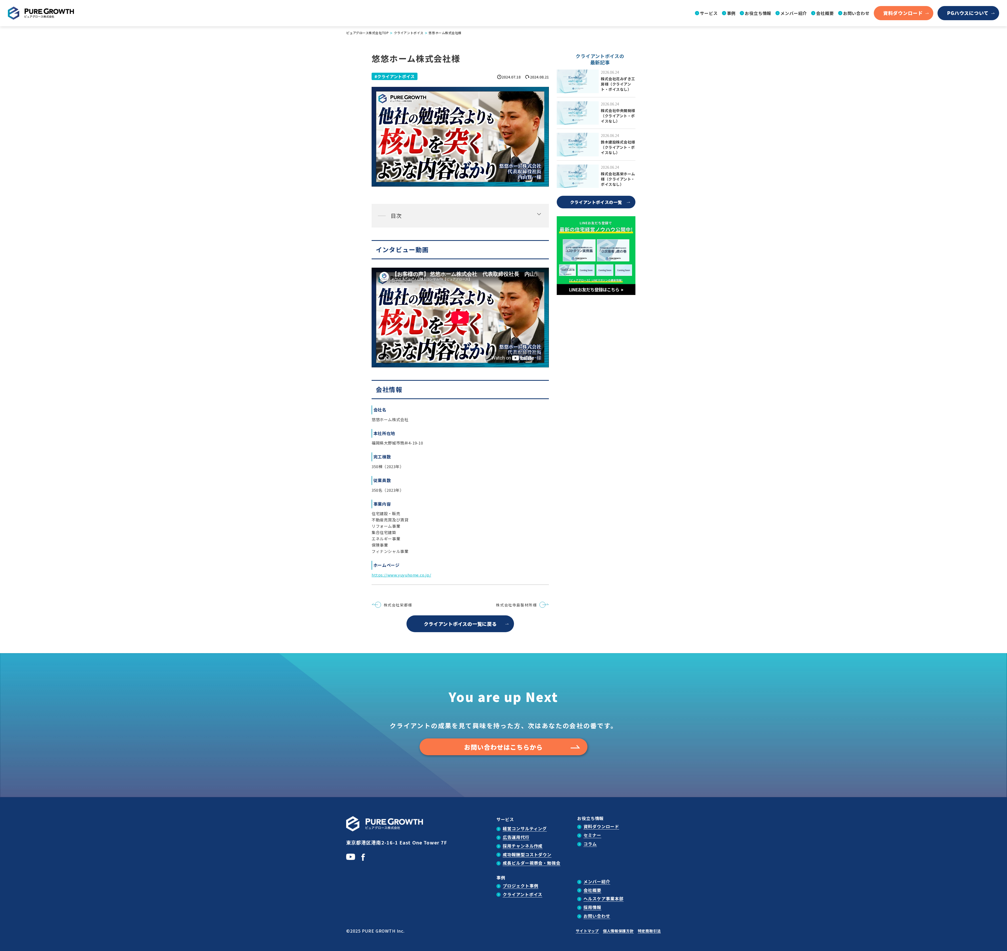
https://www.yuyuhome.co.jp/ (401, 575)
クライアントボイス (396, 76)
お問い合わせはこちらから (503, 747)
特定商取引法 (649, 930)
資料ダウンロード (903, 12)
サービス (505, 819)
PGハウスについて (968, 12)
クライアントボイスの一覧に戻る (460, 623)
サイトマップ (587, 930)
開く (460, 215)
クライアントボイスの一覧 (596, 202)
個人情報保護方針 (618, 930)
